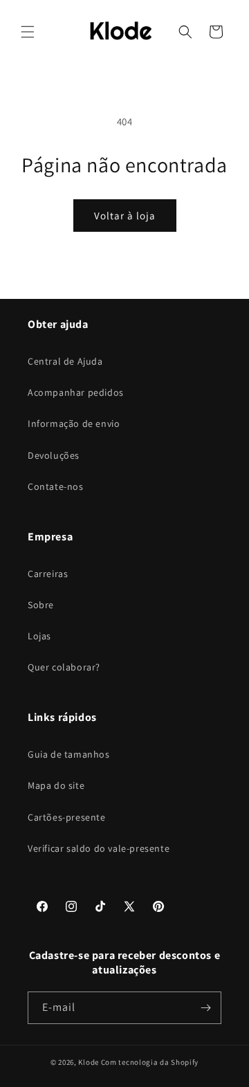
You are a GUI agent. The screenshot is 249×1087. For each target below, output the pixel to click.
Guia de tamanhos (69, 754)
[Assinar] (205, 1008)
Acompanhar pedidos (76, 392)
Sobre (41, 605)
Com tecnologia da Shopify (150, 1062)
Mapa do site (56, 785)
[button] (27, 32)
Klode (88, 1062)
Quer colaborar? (64, 667)
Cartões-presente (67, 817)
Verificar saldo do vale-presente (98, 848)
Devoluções (54, 455)
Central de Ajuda (65, 361)
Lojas (39, 636)
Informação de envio (74, 423)
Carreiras (48, 573)
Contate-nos (56, 486)
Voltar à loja (125, 215)
